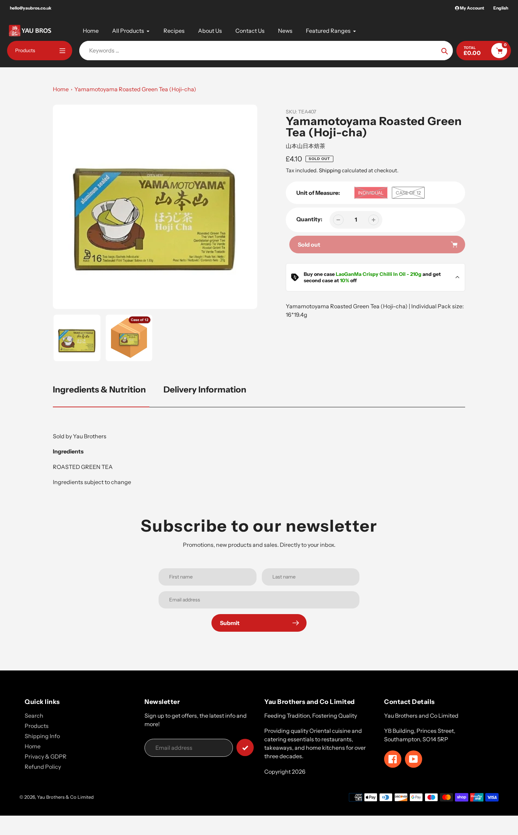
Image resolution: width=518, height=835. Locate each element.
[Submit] (245, 747)
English (500, 8)
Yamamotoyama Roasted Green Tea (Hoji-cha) (135, 89)
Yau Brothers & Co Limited (65, 797)
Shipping (330, 170)
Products (37, 725)
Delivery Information (205, 389)
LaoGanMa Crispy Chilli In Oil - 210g (378, 274)
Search (34, 715)
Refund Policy (43, 766)
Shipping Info (42, 736)
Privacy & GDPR (46, 756)
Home (61, 89)
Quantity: (309, 219)
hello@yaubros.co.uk (30, 8)
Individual (371, 193)
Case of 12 (408, 193)
